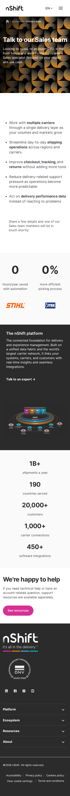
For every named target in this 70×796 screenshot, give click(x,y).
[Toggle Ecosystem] (35, 720)
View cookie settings (19, 781)
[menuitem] (20, 781)
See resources (18, 610)
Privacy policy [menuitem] (34, 775)
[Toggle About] (35, 741)
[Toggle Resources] (35, 731)
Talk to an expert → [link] (20, 379)
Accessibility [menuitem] (13, 775)
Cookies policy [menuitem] (55, 775)
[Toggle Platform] (35, 709)
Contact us (18, 21)
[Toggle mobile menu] (60, 8)
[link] (20, 642)
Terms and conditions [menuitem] (51, 780)
